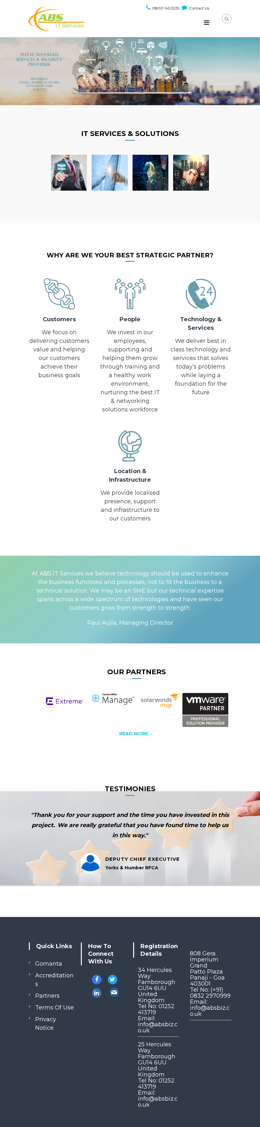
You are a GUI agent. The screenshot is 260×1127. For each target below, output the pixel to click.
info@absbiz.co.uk (158, 1027)
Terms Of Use (54, 1007)
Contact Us (198, 8)
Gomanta (48, 963)
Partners (47, 995)
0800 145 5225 (165, 8)
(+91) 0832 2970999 (210, 992)
